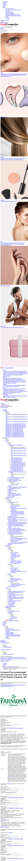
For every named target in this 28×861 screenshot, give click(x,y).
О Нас (7, 16)
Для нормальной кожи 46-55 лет (18, 465)
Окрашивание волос (5, 158)
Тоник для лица (14, 484)
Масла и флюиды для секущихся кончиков (17, 523)
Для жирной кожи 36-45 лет (17, 469)
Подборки (5, 1)
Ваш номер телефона (6, 725)
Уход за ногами (11, 603)
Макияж (2, 200)
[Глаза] (11, 564)
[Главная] (9, 401)
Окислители (13, 506)
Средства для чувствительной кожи (12, 75)
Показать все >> (8, 76)
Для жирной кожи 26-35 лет (17, 468)
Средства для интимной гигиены (15, 594)
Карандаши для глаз (15, 570)
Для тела (18, 327)
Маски (9, 491)
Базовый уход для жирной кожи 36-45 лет (15, 435)
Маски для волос (13, 159)
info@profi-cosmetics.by (8, 654)
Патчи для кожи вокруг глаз (14, 495)
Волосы (2, 157)
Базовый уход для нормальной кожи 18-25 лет (16, 423)
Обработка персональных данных (13, 15)
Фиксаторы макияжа (15, 563)
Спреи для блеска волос (16, 539)
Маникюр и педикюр (5, 285)
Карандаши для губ (15, 578)
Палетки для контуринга (16, 562)
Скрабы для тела (15, 391)
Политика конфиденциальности (13, 14)
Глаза (4, 201)
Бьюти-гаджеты (4, 116)
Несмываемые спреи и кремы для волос (17, 522)
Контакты (8, 18)
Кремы (9, 485)
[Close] (5, 404)
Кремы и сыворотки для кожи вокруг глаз (17, 487)
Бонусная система (10, 8)
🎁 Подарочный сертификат (7, 367)
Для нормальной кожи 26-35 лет (18, 463)
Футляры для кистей (15, 585)
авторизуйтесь (10, 783)
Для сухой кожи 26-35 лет (16, 458)
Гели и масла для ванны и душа (15, 592)
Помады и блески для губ (16, 579)
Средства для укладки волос (14, 533)
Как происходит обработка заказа (13, 9)
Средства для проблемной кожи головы (17, 530)
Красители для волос (15, 505)
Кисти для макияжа (18, 385)
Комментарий (4, 796)
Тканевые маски (12, 492)
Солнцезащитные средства (14, 488)
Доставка (8, 11)
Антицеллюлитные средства (14, 600)
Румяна (12, 559)
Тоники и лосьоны (7, 374)
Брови (6, 201)
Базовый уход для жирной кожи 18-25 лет (15, 433)
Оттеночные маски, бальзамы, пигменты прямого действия (17, 512)
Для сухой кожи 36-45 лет (16, 460)
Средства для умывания (8, 373)
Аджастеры (13, 553)
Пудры (12, 558)
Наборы (10, 544)
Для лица (22, 327)
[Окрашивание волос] (17, 502)
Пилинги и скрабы (12, 490)
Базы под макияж (15, 552)
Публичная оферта (10, 13)
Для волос (13, 327)
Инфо (4, 7)
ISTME (12, 476)
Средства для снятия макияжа (20, 373)
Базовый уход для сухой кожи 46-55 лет (14, 432)
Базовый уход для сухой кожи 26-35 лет (14, 429)
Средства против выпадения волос (16, 529)
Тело (2, 241)
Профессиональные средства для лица (16, 471)
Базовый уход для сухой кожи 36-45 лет (14, 430)
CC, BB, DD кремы (15, 556)
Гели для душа (14, 617)
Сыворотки (10, 489)
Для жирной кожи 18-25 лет (17, 467)
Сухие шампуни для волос (14, 531)
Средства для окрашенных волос (15, 524)
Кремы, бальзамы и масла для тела (16, 597)
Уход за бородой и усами (6, 327)
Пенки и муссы (14, 540)
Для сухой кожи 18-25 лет (16, 457)
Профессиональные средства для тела (9, 242)
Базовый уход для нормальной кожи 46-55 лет (16, 427)
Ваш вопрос (3, 857)
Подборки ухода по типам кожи (8, 73)
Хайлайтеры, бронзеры (16, 560)
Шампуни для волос (14, 158)
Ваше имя (3, 723)
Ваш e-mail (3, 791)
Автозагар (10, 599)
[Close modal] (8, 787)
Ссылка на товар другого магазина (9, 792)
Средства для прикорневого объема (19, 538)
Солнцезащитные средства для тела (16, 598)
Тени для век (14, 569)
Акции (4, 5)
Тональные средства (15, 554)
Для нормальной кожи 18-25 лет (18, 462)
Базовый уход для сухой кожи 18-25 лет (14, 428)
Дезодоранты (11, 604)
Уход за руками (11, 601)
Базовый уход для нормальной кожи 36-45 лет (16, 426)
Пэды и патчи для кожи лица (14, 494)
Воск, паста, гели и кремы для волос (19, 542)
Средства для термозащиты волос (15, 532)
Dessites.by (10, 832)
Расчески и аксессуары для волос (15, 543)
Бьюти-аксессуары (12, 586)
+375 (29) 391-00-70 (5, 405)
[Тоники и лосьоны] (17, 481)
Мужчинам (3, 326)
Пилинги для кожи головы (14, 528)
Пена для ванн (10, 244)
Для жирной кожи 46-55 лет (17, 470)
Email (2, 726)
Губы (9, 201)
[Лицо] (8, 441)
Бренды (5, 3)
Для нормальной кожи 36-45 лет (18, 464)
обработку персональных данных (15, 728)
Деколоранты (14, 510)
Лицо (2, 72)
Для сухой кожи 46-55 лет (16, 461)
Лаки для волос (14, 537)
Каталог (5, 2)
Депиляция (10, 605)
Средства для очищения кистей (18, 584)
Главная (5, 409)
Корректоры (13, 557)
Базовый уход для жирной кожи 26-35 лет (15, 434)
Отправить (3, 729)
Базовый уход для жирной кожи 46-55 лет (15, 436)
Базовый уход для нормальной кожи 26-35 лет (16, 424)
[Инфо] (6, 625)
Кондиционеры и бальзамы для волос (11, 379)
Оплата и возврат (9, 12)
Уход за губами (11, 496)
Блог (4, 6)
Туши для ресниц (15, 567)
